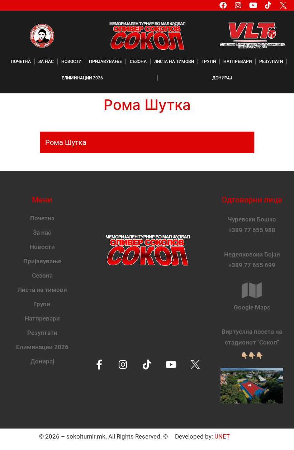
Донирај (222, 77)
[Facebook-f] (99, 364)
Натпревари (237, 61)
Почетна (21, 61)
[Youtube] (253, 5)
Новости (71, 61)
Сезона (138, 61)
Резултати (271, 61)
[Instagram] (238, 5)
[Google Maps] (252, 290)
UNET (222, 436)
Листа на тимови (174, 61)
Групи (208, 61)
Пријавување (105, 61)
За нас (46, 61)
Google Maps (252, 307)
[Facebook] (223, 5)
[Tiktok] (268, 5)
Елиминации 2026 (82, 77)
